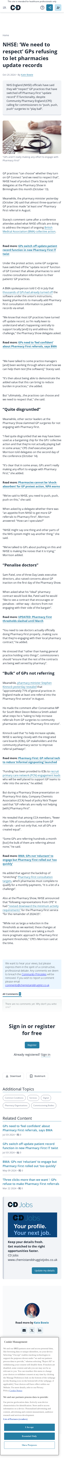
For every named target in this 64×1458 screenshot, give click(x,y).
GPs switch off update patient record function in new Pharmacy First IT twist (30, 1146)
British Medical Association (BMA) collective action (29, 229)
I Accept (29, 1427)
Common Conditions (14, 1097)
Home (6, 35)
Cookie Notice (15, 1390)
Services (33, 1097)
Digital (46, 1097)
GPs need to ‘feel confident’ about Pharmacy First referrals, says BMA (28, 1128)
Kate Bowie (27, 74)
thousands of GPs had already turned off (28, 292)
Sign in (45, 1054)
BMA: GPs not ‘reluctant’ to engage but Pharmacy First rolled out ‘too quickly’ (30, 1164)
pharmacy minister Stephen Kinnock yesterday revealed (27, 685)
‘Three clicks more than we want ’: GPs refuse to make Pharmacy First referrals (31, 1182)
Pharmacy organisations (16, 1105)
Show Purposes (29, 1445)
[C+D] (16, 7)
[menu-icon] (5, 8)
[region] (29, 1396)
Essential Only (29, 1436)
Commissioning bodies (43, 1105)
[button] (42, 8)
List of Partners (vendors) (15, 1419)
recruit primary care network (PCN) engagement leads (31, 773)
